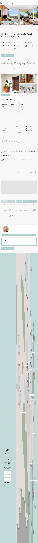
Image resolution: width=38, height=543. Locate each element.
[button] (37, 2)
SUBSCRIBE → (6, 482)
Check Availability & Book (8, 55)
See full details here (27, 142)
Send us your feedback (12, 242)
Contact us (27, 234)
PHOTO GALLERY (6, 21)
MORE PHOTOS (5, 95)
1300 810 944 (11, 234)
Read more (3, 70)
